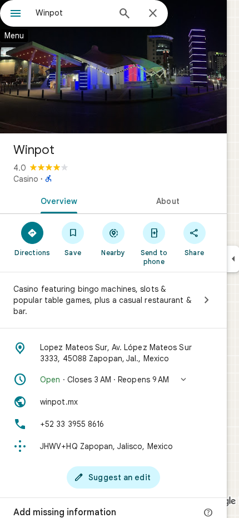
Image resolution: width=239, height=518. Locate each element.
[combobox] (72, 12)
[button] (113, 379)
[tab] (56, 200)
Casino (25, 179)
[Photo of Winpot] (113, 66)
